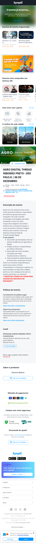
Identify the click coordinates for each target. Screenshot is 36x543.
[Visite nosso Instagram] (16, 509)
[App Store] (12, 458)
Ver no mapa (10, 346)
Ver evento (18, 20)
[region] (18, 536)
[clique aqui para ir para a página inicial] (18, 2)
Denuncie (6, 357)
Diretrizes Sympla (17, 527)
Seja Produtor (7, 492)
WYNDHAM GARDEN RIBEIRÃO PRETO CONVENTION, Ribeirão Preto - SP (18, 190)
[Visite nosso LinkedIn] (11, 509)
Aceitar (26, 539)
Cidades (5, 482)
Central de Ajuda (19, 435)
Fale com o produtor (19, 378)
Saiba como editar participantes (13, 320)
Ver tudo (31, 107)
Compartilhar (19, 164)
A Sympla (6, 497)
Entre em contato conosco (23, 522)
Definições (10, 539)
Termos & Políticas (23, 535)
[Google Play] (21, 458)
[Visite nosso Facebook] (25, 509)
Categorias (6, 487)
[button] (6, 534)
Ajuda (4, 503)
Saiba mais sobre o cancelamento (14, 306)
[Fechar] (33, 533)
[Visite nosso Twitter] (20, 509)
